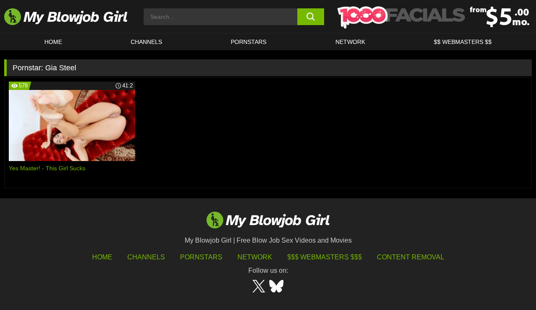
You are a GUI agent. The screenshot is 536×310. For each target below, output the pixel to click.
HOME (53, 41)
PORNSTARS (248, 41)
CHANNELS (146, 41)
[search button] (311, 16)
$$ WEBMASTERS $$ (463, 41)
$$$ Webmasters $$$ (324, 257)
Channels (146, 257)
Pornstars (201, 257)
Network (350, 41)
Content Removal (410, 257)
